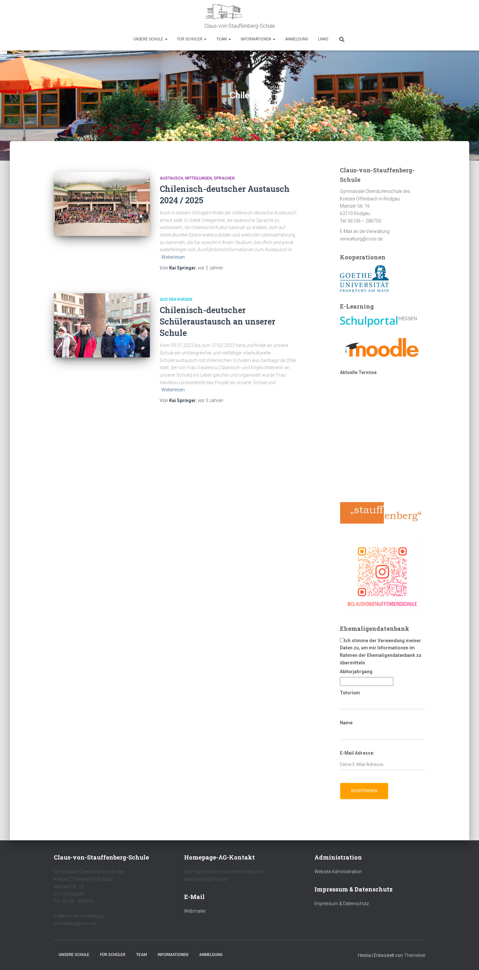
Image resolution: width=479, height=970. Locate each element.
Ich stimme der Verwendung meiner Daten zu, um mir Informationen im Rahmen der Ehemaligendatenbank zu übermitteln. (380, 651)
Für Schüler (190, 39)
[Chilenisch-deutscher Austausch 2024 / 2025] (102, 204)
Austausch (171, 178)
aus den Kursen (176, 299)
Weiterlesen (173, 257)
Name (346, 722)
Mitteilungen (198, 178)
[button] (165, 39)
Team (222, 39)
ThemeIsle (414, 955)
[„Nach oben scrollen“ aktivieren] (466, 957)
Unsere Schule (148, 39)
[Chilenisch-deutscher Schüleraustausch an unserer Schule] (102, 325)
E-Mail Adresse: (357, 753)
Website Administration (338, 871)
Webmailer (195, 911)
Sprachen (224, 178)
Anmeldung (296, 39)
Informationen (256, 39)
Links (323, 39)
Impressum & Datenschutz (341, 903)
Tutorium (350, 692)
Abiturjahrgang (356, 671)
